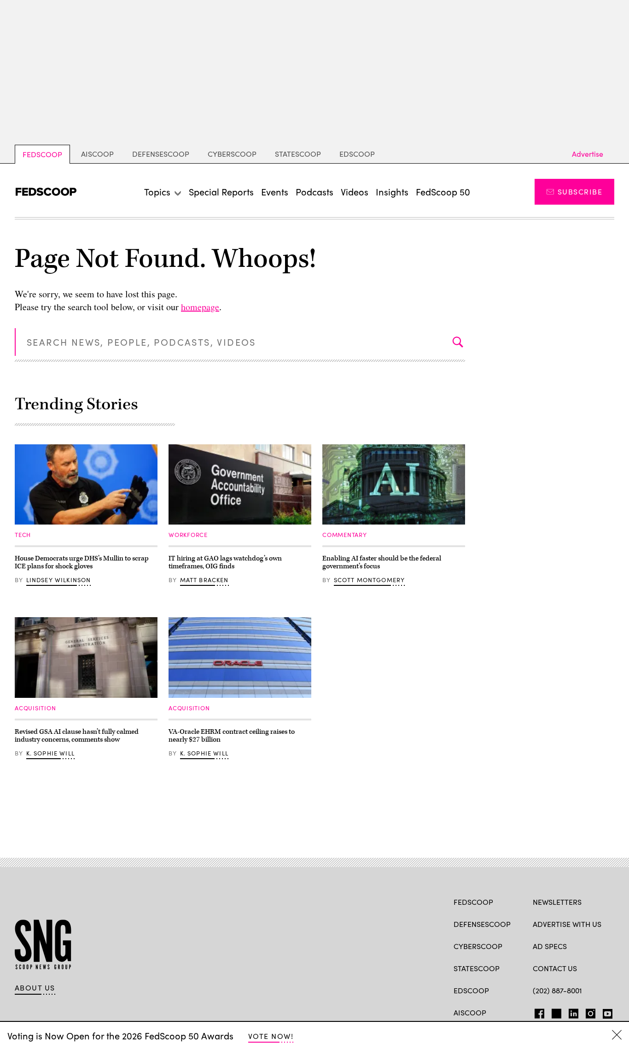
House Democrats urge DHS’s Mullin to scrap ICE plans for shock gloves (82, 562)
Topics (157, 191)
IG (588, 1011)
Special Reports (221, 191)
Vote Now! (270, 1036)
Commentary (344, 535)
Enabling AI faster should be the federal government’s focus (381, 562)
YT (605, 1011)
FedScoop (42, 154)
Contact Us (555, 968)
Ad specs (550, 946)
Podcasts (314, 191)
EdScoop (357, 154)
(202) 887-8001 (557, 990)
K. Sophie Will (50, 753)
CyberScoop (232, 154)
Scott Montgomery (369, 580)
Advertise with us (567, 924)
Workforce (188, 535)
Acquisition (35, 708)
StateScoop (298, 154)
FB (537, 1011)
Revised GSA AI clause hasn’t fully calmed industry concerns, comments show (77, 735)
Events (274, 191)
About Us (35, 987)
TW (555, 1011)
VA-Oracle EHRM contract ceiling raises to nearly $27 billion (232, 735)
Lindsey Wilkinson (58, 580)
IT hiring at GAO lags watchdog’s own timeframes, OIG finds (225, 562)
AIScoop (97, 154)
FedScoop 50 (443, 191)
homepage (200, 307)
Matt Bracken (204, 580)
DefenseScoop (160, 154)
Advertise (587, 153)
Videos (354, 191)
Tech (23, 535)
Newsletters (557, 902)
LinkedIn (573, 1011)
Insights (392, 191)
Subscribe (580, 191)
